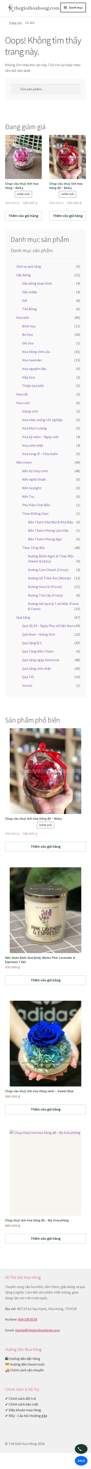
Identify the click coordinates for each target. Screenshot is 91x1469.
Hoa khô (22, 317)
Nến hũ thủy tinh (35, 471)
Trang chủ (15, 23)
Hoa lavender (32, 360)
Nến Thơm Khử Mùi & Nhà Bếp (50, 522)
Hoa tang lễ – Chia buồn (40, 454)
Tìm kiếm (45, 1461)
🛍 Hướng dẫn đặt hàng (22, 1358)
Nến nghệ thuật (34, 479)
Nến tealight (32, 488)
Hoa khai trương (34, 428)
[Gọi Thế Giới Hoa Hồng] (81, 1449)
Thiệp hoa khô (33, 385)
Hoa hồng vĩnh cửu (36, 351)
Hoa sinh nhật (32, 445)
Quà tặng (23, 617)
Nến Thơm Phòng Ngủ (45, 539)
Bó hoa (27, 334)
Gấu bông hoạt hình (37, 283)
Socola (27, 685)
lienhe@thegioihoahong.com (37, 1330)
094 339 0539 (27, 1319)
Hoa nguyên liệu (34, 368)
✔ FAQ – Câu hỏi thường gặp (26, 1415)
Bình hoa (29, 326)
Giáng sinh (30, 411)
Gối (24, 300)
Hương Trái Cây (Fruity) (45, 595)
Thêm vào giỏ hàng (23, 215)
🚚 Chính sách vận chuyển (24, 1370)
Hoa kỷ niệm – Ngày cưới (40, 437)
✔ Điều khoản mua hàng (23, 1410)
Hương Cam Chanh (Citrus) (48, 569)
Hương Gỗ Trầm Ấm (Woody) (49, 578)
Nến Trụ (28, 496)
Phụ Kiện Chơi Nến (36, 505)
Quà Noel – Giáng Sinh (38, 634)
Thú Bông (29, 309)
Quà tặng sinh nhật (36, 668)
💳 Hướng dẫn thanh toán (25, 1364)
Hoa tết (22, 394)
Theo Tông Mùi (33, 547)
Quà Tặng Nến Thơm (37, 651)
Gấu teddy (29, 292)
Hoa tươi (23, 403)
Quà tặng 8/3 (32, 643)
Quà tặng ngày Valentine (40, 660)
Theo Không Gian (35, 513)
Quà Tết (28, 677)
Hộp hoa (28, 377)
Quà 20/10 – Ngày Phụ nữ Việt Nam (48, 625)
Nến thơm (24, 462)
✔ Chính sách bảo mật (21, 1404)
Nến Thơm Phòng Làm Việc (48, 530)
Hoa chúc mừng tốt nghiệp (42, 420)
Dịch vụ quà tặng (28, 266)
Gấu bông (23, 275)
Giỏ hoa (28, 343)
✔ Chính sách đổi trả (20, 1398)
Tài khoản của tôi (15, 1461)
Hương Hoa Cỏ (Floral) (45, 586)
